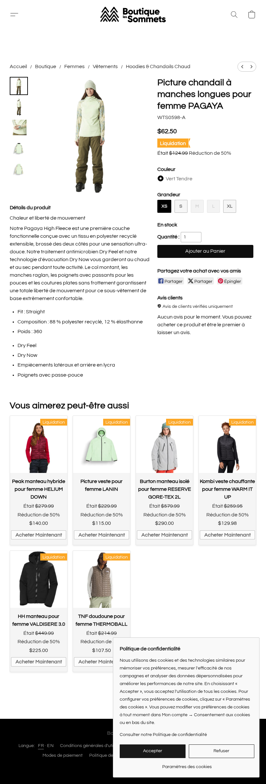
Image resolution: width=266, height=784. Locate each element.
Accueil (18, 66)
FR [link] (41, 745)
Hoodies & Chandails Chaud (158, 66)
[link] (187, 764)
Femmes (74, 66)
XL (229, 206)
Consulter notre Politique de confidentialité (163, 734)
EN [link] (50, 745)
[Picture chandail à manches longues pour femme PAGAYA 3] (19, 148)
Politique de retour (108, 755)
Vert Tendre (179, 178)
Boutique (45, 66)
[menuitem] (242, 66)
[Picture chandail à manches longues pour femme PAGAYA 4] (19, 169)
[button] (16, 14)
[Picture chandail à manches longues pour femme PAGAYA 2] (19, 127)
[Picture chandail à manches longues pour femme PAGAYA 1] (19, 107)
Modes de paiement (62, 755)
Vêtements (105, 66)
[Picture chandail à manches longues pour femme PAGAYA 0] (19, 86)
